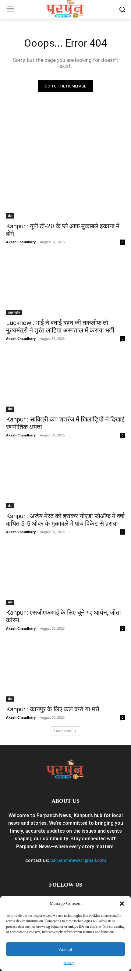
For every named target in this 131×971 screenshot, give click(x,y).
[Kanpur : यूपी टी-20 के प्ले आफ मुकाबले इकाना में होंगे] (65, 189)
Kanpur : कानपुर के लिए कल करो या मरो (52, 709)
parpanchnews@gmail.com (78, 860)
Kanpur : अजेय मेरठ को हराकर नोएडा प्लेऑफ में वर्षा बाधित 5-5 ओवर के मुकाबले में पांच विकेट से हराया (65, 519)
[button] (122, 904)
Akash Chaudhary (21, 242)
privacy (68, 963)
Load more (63, 730)
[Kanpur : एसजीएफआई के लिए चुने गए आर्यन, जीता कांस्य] (65, 575)
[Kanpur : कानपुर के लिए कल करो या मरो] (65, 672)
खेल (10, 216)
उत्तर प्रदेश (14, 312)
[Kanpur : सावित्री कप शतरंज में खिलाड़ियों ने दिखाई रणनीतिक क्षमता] (65, 382)
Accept (65, 949)
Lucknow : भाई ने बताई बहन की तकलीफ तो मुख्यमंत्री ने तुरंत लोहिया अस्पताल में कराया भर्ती (60, 326)
